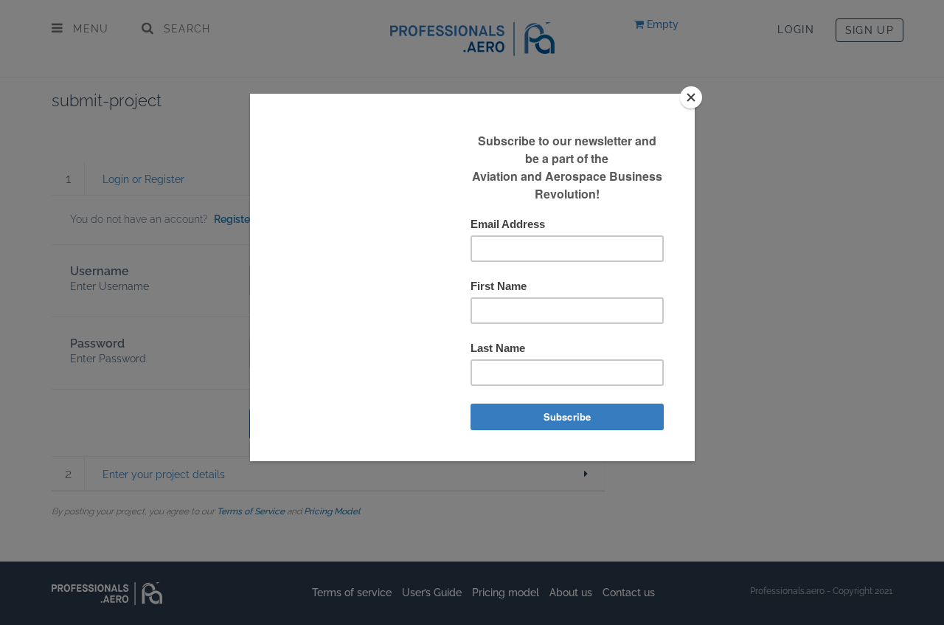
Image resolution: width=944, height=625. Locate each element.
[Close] (691, 97)
